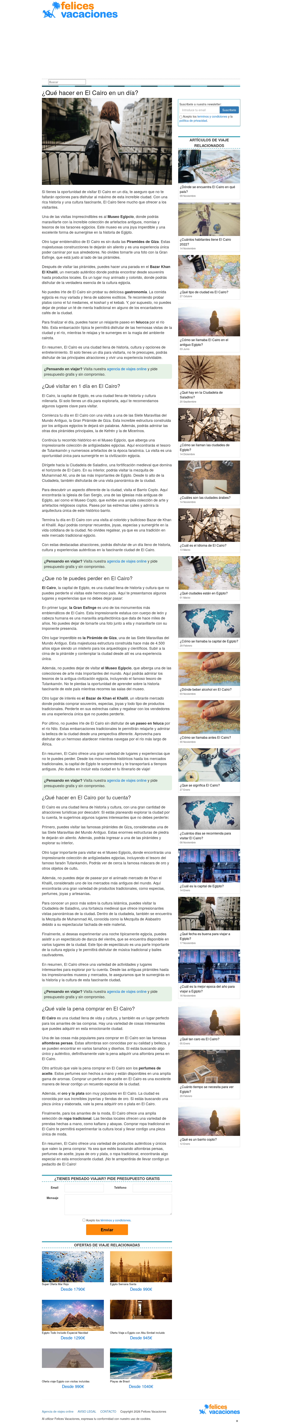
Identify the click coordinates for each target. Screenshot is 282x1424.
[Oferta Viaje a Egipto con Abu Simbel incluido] (141, 1309)
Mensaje (52, 1198)
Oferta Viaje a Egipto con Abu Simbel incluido (137, 1333)
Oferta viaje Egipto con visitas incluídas (66, 1381)
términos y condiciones (115, 1220)
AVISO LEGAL (87, 1411)
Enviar (107, 1230)
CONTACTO (108, 1411)
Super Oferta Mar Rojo (55, 1284)
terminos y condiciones (212, 116)
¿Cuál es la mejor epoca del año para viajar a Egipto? (207, 988)
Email (54, 1187)
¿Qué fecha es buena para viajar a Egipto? (205, 936)
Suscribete (229, 110)
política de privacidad (193, 120)
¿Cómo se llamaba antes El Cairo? (205, 737)
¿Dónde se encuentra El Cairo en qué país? (207, 189)
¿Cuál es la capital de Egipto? (202, 886)
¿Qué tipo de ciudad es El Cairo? (204, 292)
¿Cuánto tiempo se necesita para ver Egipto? (206, 1089)
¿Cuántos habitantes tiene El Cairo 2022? (205, 242)
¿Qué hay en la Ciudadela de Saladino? (201, 394)
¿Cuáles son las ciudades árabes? (205, 497)
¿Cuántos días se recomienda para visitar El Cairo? (205, 835)
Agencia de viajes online (57, 1411)
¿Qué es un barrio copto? (198, 1139)
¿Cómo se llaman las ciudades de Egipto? (205, 447)
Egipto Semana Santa (123, 1284)
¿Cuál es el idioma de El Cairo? (203, 545)
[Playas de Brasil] (141, 1363)
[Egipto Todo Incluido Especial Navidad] (73, 1318)
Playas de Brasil (120, 1381)
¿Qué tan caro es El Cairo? (199, 1039)
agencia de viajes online (127, 368)
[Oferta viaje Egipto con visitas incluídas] (73, 1358)
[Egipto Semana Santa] (141, 1271)
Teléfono (120, 1187)
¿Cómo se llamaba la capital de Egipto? (209, 641)
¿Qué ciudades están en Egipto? (204, 593)
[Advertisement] (141, 49)
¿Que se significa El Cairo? (200, 785)
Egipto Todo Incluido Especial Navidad (65, 1333)
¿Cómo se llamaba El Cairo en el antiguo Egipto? (204, 342)
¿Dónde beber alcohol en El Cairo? (206, 689)
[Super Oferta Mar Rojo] (73, 1274)
